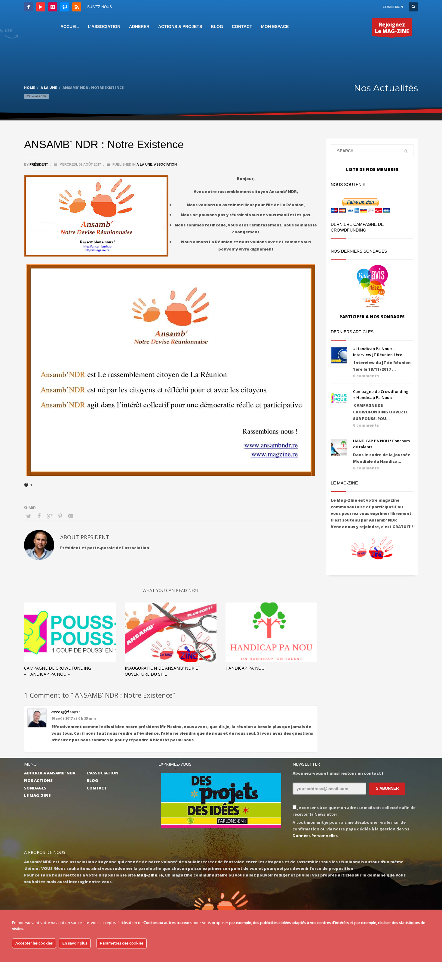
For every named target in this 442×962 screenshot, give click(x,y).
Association (165, 164)
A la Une (144, 164)
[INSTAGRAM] (52, 6)
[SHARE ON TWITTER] (28, 516)
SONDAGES (35, 788)
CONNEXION (393, 7)
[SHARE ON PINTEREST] (60, 515)
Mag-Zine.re (150, 875)
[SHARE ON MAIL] (70, 515)
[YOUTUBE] (40, 6)
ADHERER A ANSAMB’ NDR (49, 773)
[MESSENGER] (64, 6)
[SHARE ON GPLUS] (49, 515)
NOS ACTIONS (38, 780)
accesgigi (60, 711)
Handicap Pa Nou (245, 668)
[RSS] (76, 6)
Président (39, 164)
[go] (405, 151)
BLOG (92, 780)
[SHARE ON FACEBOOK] (39, 515)
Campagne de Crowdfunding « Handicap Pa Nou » (57, 671)
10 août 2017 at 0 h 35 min (73, 718)
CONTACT (97, 788)
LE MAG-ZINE (37, 795)
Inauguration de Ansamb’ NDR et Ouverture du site (163, 671)
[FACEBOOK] (28, 6)
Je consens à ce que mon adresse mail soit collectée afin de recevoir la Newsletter (354, 811)
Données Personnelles (315, 835)
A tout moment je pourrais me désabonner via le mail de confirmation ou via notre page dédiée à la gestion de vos (351, 829)
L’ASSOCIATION (102, 773)
